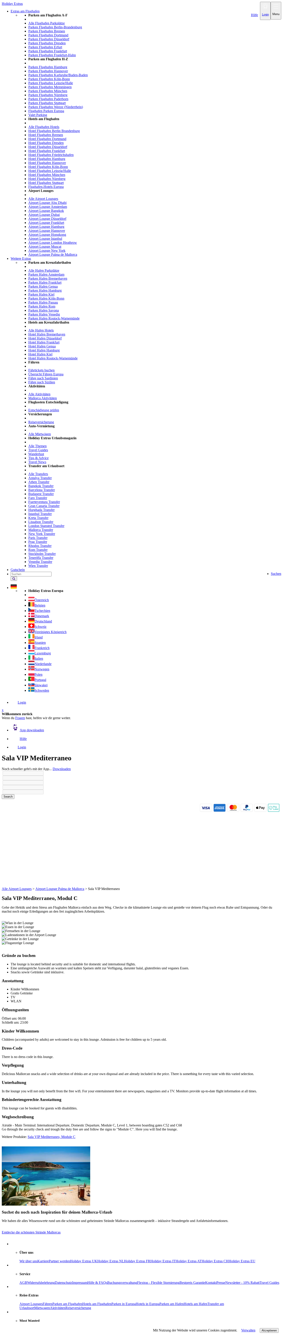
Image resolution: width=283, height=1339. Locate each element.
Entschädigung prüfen (43, 410)
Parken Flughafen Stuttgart (47, 103)
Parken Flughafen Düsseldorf (48, 39)
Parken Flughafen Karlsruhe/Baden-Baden (58, 75)
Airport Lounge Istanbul (45, 238)
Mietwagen (42, 1308)
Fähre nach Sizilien (41, 382)
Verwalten (248, 1330)
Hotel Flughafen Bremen (45, 135)
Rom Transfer (38, 550)
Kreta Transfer (38, 518)
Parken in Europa (123, 1304)
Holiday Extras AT (189, 1261)
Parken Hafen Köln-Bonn (46, 298)
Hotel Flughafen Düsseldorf (47, 147)
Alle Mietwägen (39, 434)
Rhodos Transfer (40, 546)
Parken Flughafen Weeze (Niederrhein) (55, 107)
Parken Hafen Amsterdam (46, 274)
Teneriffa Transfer (40, 558)
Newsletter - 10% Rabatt (242, 1282)
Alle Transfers (38, 474)
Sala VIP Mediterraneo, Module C (51, 1137)
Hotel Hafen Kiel (40, 354)
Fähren (47, 1304)
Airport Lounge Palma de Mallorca (52, 254)
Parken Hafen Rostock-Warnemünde (54, 318)
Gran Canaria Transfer (43, 506)
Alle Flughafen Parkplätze (46, 23)
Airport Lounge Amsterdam (47, 207)
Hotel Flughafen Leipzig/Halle (49, 171)
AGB (23, 1282)
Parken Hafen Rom (41, 306)
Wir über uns (28, 1261)
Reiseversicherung (41, 422)
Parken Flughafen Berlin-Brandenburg (55, 27)
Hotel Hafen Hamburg (44, 350)
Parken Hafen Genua (43, 286)
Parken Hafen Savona (43, 310)
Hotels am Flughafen (96, 1304)
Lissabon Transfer (40, 522)
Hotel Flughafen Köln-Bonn (48, 167)
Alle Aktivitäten (39, 394)
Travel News (37, 462)
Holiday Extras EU (242, 1261)
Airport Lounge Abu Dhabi (47, 203)
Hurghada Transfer (41, 510)
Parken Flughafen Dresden (47, 43)
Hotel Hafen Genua (42, 346)
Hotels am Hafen (195, 1304)
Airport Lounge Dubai (44, 215)
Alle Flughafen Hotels (43, 127)
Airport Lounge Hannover (46, 230)
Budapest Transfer (41, 494)
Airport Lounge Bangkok (46, 211)
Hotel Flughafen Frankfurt (46, 151)
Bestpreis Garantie (192, 1282)
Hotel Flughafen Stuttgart (46, 183)
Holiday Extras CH (215, 1261)
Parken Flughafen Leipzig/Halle (50, 83)
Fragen (20, 718)
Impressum (79, 1282)
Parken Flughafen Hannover (48, 71)
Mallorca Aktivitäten (42, 398)
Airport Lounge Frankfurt (46, 222)
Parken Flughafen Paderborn (48, 99)
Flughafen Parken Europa (46, 111)
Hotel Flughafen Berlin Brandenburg (54, 131)
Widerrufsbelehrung (41, 1282)
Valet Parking (37, 115)
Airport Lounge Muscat (44, 246)
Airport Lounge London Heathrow (52, 242)
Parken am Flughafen (67, 1304)
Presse (220, 1282)
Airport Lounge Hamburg (46, 226)
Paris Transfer (38, 538)
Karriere (43, 1261)
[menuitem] (150, 135)
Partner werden (59, 1261)
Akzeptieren (269, 1330)
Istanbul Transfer (40, 514)
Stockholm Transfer (42, 554)
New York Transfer (41, 534)
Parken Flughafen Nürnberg (47, 95)
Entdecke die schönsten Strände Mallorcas (31, 1232)
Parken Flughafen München (47, 91)
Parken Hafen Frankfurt (44, 282)
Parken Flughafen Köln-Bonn (49, 79)
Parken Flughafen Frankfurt (47, 51)
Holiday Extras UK (83, 1261)
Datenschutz (63, 1282)
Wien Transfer (38, 566)
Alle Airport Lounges (43, 199)
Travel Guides (38, 450)
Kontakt (210, 1282)
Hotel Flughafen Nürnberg (46, 179)
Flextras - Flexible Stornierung (158, 1282)
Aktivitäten (57, 1308)
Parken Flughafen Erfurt (45, 47)
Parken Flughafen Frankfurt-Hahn (52, 55)
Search (8, 796)
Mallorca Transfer (40, 530)
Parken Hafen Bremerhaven (47, 278)
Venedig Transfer (40, 562)
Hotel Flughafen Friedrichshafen (51, 155)
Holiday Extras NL (110, 1261)
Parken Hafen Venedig (44, 314)
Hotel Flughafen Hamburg (46, 159)
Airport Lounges (31, 1304)
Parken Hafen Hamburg (45, 290)
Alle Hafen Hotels (41, 330)
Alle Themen (37, 446)
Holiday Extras (12, 4)
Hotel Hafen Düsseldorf (45, 338)
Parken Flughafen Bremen (46, 31)
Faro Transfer (37, 498)
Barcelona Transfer (41, 490)
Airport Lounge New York (46, 250)
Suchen (276, 574)
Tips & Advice (38, 458)
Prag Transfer (37, 542)
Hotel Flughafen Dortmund (47, 139)
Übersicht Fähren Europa (45, 374)
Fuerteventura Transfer (44, 502)
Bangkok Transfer (41, 486)
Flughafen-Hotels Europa (46, 187)
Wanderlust (36, 454)
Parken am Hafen (171, 1304)
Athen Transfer (38, 482)
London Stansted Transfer (46, 526)
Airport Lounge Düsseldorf (47, 219)
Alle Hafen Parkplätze (43, 270)
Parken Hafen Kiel (41, 294)
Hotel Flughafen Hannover (47, 163)
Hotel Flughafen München (46, 175)
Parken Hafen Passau (43, 302)
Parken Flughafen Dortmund (48, 35)
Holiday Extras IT (163, 1261)
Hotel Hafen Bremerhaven (46, 334)
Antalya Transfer (40, 478)
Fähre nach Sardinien (43, 378)
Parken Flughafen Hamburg (47, 67)
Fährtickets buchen (41, 370)
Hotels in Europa (147, 1304)
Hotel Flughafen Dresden (46, 143)
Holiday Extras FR (137, 1261)
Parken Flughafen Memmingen (50, 87)
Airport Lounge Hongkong (47, 234)
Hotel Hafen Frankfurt (43, 342)
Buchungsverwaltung (122, 1282)
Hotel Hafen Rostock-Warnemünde (53, 358)
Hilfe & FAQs (97, 1282)
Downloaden (62, 769)
